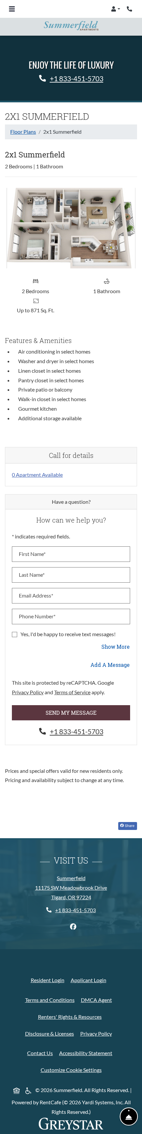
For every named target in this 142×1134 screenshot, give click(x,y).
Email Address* (36, 595)
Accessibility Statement (87, 1052)
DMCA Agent (98, 999)
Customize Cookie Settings (71, 1070)
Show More (115, 646)
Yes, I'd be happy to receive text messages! (68, 634)
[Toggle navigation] (11, 9)
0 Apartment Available (37, 474)
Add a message (110, 664)
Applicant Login (90, 980)
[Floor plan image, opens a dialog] (71, 228)
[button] (115, 9)
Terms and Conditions (51, 999)
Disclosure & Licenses (51, 1033)
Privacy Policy (28, 692)
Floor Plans (23, 131)
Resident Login (49, 980)
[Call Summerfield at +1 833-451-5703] (130, 9)
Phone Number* (37, 616)
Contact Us (41, 1052)
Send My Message (71, 712)
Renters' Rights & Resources (71, 1016)
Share (130, 825)
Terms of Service (72, 692)
